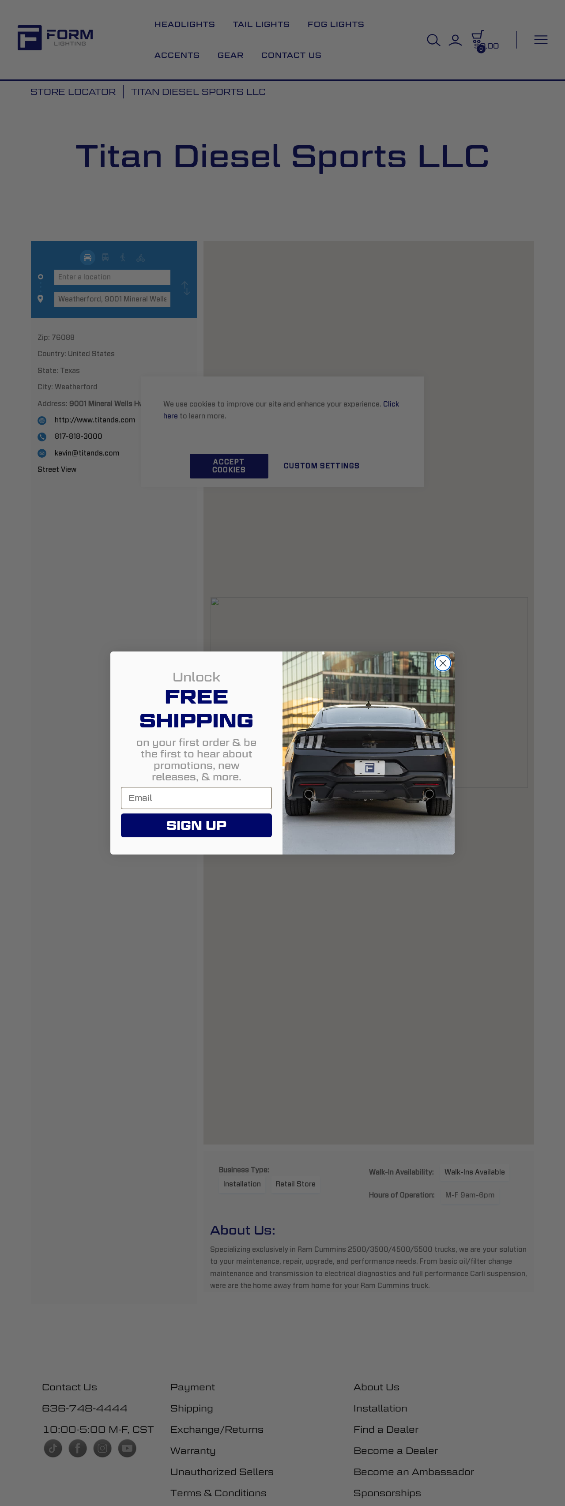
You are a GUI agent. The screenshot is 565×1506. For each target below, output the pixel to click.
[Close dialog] (443, 663)
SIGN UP (196, 825)
